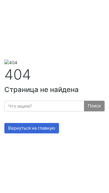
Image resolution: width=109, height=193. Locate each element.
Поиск (94, 106)
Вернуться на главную (31, 128)
